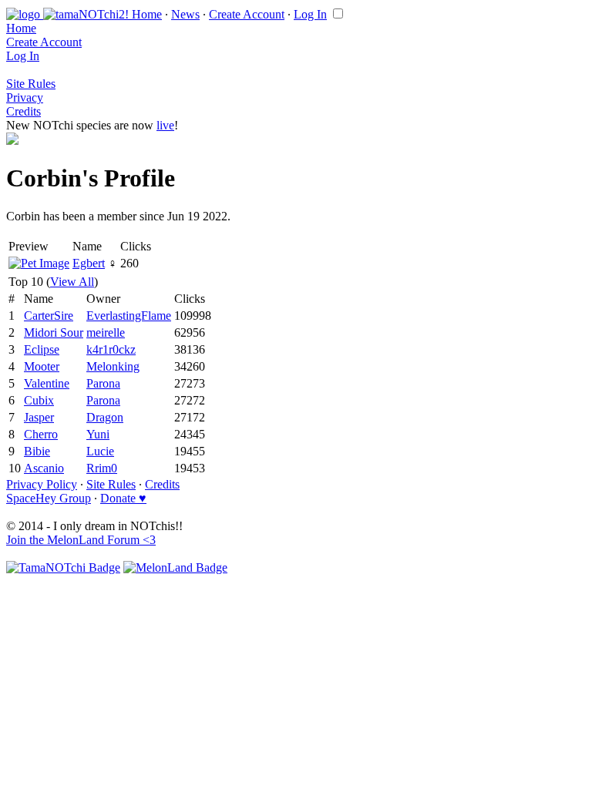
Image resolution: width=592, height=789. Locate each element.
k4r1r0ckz (111, 349)
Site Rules (31, 83)
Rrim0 (101, 468)
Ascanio (44, 468)
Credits (23, 111)
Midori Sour (53, 332)
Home (147, 14)
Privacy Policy (41, 484)
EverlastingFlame (128, 315)
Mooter (41, 366)
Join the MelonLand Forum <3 (81, 539)
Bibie (37, 451)
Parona (103, 383)
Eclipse (41, 349)
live (165, 125)
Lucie (100, 451)
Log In (310, 14)
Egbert (88, 263)
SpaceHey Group (48, 498)
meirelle (105, 332)
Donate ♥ (123, 498)
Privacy (24, 97)
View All (72, 281)
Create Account (246, 14)
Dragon (104, 417)
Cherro (41, 434)
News (185, 14)
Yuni (97, 434)
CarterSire (48, 315)
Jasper (39, 417)
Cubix (39, 400)
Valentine (46, 383)
